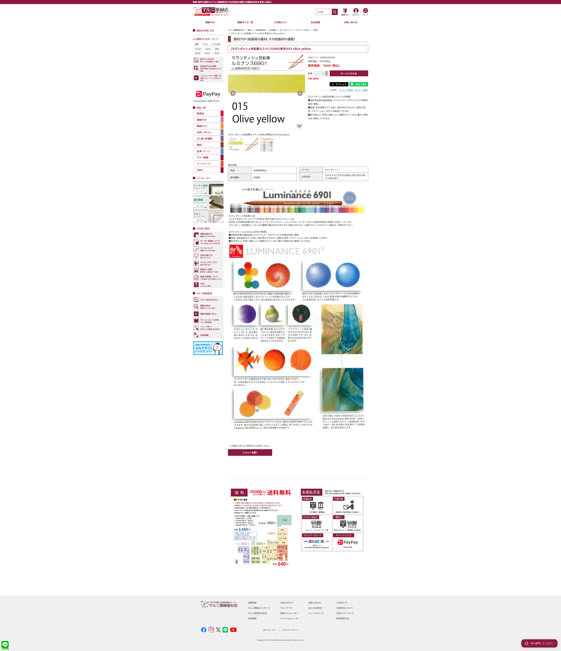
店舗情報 (252, 602)
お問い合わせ (350, 22)
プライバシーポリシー (290, 629)
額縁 (197, 44)
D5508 (197, 53)
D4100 (207, 53)
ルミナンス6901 (303, 29)
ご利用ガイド (280, 22)
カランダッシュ (285, 29)
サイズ (205, 44)
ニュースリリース (315, 613)
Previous (233, 93)
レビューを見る (346, 89)
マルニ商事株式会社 (257, 613)
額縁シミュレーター (289, 613)
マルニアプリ (286, 607)
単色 (316, 29)
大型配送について (344, 607)
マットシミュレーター (289, 618)
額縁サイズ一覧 (245, 22)
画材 (250, 29)
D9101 (208, 48)
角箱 (217, 48)
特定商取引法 (342, 618)
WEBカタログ (286, 602)
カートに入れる (349, 73)
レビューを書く (361, 89)
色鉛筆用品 (261, 29)
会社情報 (315, 22)
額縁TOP (210, 22)
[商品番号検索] (335, 12)
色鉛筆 (273, 29)
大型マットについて (345, 613)
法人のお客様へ (315, 607)
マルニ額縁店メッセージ (259, 607)
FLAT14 (198, 48)
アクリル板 (216, 44)
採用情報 (252, 618)
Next (300, 93)
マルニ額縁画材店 (236, 29)
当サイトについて (269, 629)
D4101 (217, 53)
